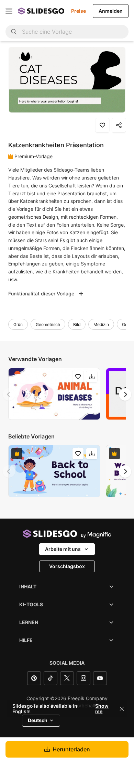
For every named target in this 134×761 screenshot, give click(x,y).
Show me (102, 708)
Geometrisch (48, 324)
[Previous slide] (9, 394)
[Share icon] (119, 125)
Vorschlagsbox (67, 566)
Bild (76, 324)
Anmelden (111, 11)
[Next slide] (125, 394)
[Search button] (13, 32)
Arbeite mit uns (63, 549)
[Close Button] (121, 708)
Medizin (101, 324)
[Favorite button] (102, 125)
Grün (18, 324)
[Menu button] (8, 11)
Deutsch (37, 720)
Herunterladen (71, 749)
